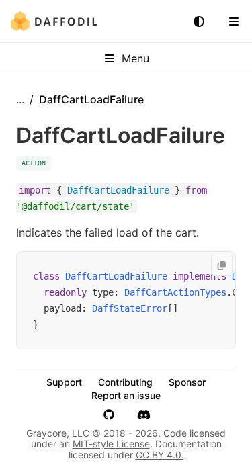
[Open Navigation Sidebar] (234, 21)
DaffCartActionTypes (175, 292)
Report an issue (126, 395)
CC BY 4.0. (160, 454)
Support (64, 382)
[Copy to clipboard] (222, 265)
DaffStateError (129, 308)
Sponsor (187, 382)
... (20, 99)
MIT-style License (111, 443)
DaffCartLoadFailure (116, 276)
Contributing (125, 382)
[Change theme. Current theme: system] (199, 21)
